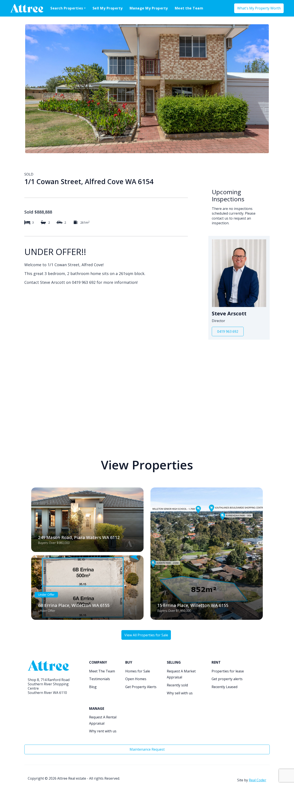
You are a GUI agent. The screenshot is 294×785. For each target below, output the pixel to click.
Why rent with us (102, 731)
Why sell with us (180, 693)
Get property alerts (227, 679)
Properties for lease (228, 671)
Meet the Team (189, 8)
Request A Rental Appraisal (102, 720)
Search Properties (66, 8)
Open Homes (135, 679)
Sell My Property (108, 8)
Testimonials (99, 679)
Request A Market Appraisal (181, 674)
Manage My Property (149, 8)
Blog (93, 686)
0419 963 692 (227, 331)
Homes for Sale (137, 671)
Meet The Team (102, 671)
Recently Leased (224, 686)
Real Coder (257, 780)
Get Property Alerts (140, 686)
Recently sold (177, 685)
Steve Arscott (229, 313)
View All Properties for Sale (146, 635)
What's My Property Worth (259, 8)
